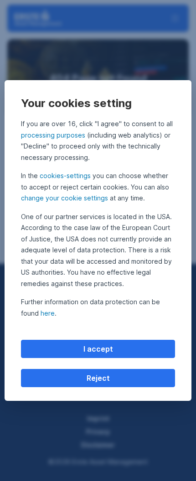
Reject (98, 378)
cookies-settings (65, 175)
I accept (98, 348)
